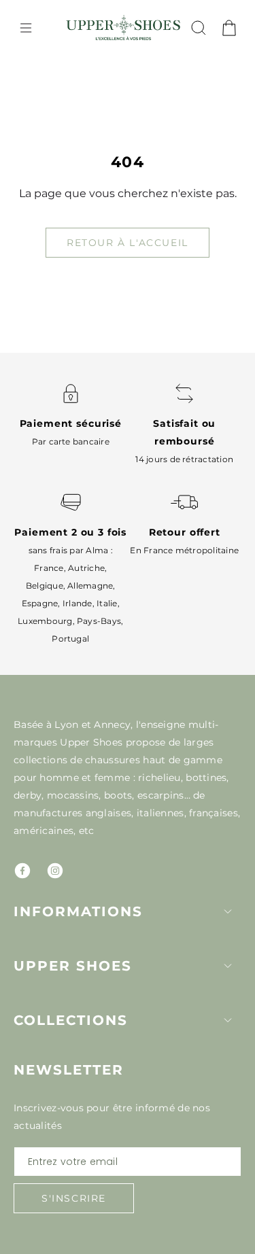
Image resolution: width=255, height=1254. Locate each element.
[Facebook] (22, 870)
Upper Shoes (73, 966)
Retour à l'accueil (127, 243)
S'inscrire (73, 1198)
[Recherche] (198, 27)
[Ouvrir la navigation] (25, 27)
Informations (78, 911)
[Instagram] (55, 870)
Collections (71, 1020)
